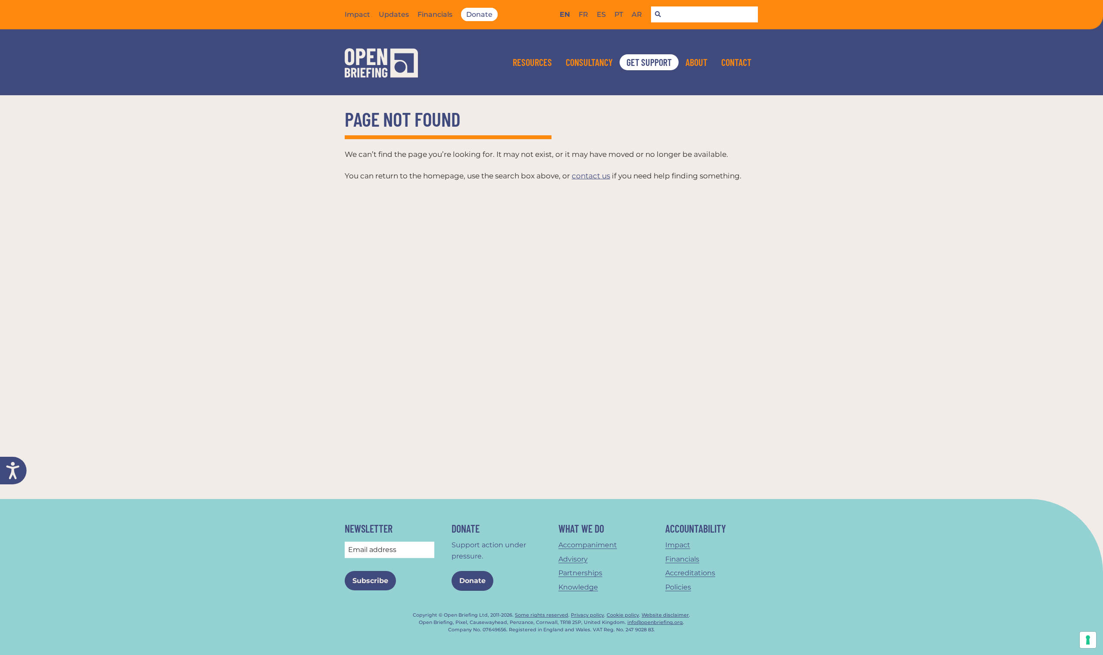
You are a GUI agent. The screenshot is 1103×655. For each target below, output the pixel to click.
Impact (357, 14)
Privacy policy (587, 615)
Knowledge (578, 587)
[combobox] (704, 14)
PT (618, 14)
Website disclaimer (665, 615)
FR (583, 14)
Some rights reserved (541, 615)
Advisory (573, 559)
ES (601, 14)
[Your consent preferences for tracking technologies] (1088, 640)
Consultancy (589, 62)
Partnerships (580, 573)
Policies (678, 587)
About (696, 62)
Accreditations (690, 573)
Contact (736, 62)
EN (565, 14)
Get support (649, 62)
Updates (394, 14)
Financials (435, 14)
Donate (479, 14)
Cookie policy (623, 615)
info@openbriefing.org (655, 622)
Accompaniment (587, 545)
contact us (591, 176)
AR (637, 14)
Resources (532, 62)
